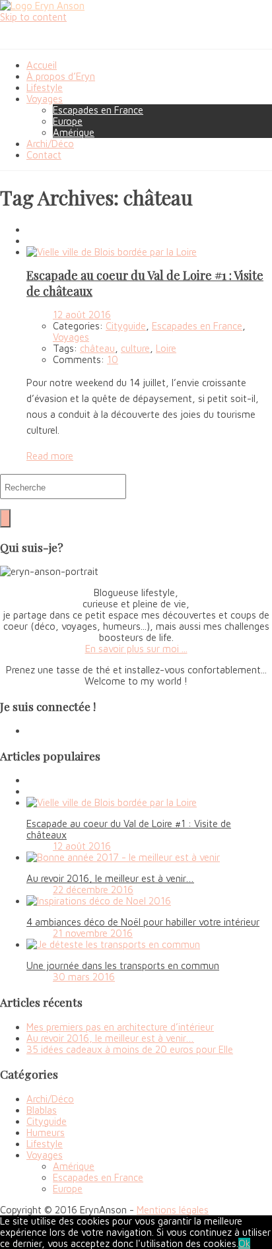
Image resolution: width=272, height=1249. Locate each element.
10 (112, 359)
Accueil (41, 65)
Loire (166, 348)
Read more (49, 455)
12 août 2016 (82, 314)
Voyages (44, 98)
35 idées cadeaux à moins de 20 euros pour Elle (129, 1049)
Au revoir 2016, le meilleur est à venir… (110, 878)
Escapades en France (98, 110)
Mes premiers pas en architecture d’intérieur (120, 1026)
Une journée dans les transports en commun (122, 965)
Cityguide (126, 325)
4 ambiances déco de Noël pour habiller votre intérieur (142, 922)
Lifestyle (44, 87)
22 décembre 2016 (93, 889)
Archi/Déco (50, 143)
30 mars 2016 (84, 976)
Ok (244, 1243)
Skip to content (33, 16)
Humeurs (45, 1132)
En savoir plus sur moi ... (136, 648)
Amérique (73, 132)
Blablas (41, 1110)
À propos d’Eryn (60, 76)
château (97, 348)
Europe (68, 121)
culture (135, 348)
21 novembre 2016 (93, 933)
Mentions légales (173, 1209)
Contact (43, 154)
